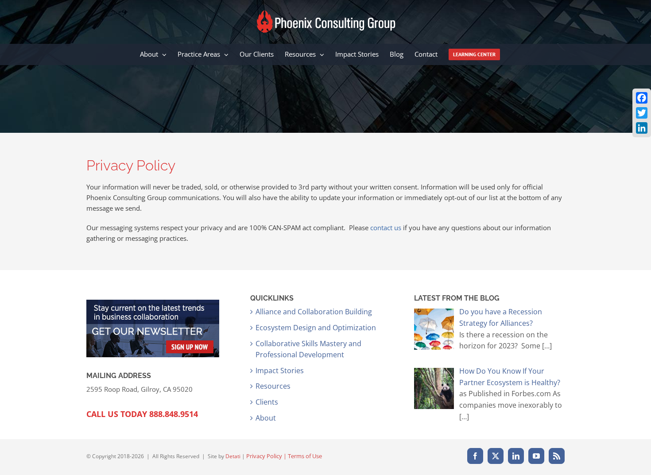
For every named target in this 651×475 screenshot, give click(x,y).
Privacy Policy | (267, 456)
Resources (273, 386)
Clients (267, 402)
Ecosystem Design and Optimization (316, 327)
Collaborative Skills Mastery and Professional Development (308, 349)
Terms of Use (305, 456)
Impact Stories (280, 370)
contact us (385, 227)
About (266, 418)
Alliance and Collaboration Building (314, 312)
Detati (232, 456)
